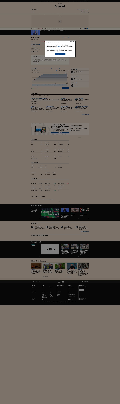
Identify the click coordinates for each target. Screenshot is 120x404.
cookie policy (58, 46)
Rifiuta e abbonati (72, 41)
